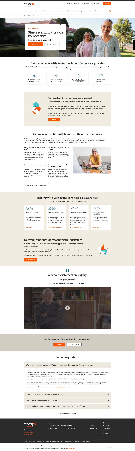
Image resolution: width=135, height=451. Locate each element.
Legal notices (76, 441)
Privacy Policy (71, 448)
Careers (92, 425)
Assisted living (27, 15)
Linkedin (107, 433)
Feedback (133, 44)
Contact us (30, 434)
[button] (69, 3)
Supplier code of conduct (57, 441)
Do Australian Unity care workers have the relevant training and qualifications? (57, 406)
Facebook (107, 428)
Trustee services (71, 428)
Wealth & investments (57, 11)
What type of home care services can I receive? (44, 395)
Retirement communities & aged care (76, 11)
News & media (93, 428)
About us (92, 423)
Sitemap (47, 441)
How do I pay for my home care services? (42, 400)
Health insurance (28, 11)
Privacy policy (68, 441)
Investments (70, 423)
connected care (61, 387)
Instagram (107, 423)
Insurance (69, 425)
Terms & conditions (86, 441)
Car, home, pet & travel (42, 11)
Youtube (107, 425)
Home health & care (94, 11)
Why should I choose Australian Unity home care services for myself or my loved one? (59, 365)
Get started (35, 44)
